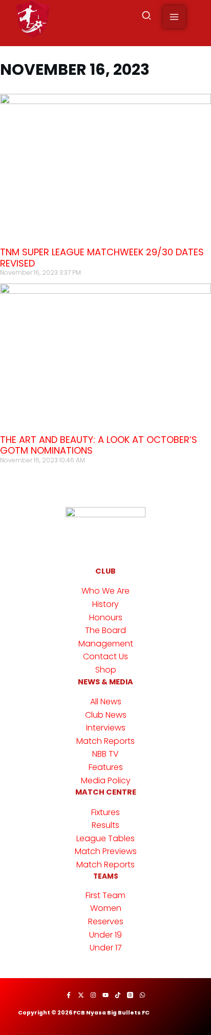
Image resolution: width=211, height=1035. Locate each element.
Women (105, 908)
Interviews (105, 728)
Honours (105, 617)
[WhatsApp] (142, 995)
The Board (105, 630)
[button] (147, 17)
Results (105, 825)
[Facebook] (69, 995)
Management (105, 644)
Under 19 (105, 935)
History (105, 604)
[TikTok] (118, 995)
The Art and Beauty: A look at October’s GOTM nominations (98, 445)
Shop (105, 670)
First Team (105, 895)
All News (105, 701)
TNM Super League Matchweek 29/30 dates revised (102, 258)
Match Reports (105, 741)
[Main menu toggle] (174, 17)
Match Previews (106, 851)
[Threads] (130, 995)
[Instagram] (93, 995)
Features (106, 767)
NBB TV (105, 754)
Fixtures (105, 812)
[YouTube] (105, 995)
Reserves (105, 921)
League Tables (105, 838)
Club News (105, 715)
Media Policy (106, 780)
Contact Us (105, 656)
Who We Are (105, 591)
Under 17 (106, 947)
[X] (81, 995)
